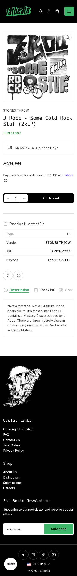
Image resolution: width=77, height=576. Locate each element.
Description (19, 290)
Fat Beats (44, 570)
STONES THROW (16, 110)
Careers (9, 488)
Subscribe (59, 529)
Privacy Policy (13, 450)
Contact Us (11, 440)
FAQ (6, 435)
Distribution (11, 477)
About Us (10, 472)
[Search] (41, 11)
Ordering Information (18, 429)
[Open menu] (69, 11)
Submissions (12, 483)
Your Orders (12, 445)
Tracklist (47, 290)
